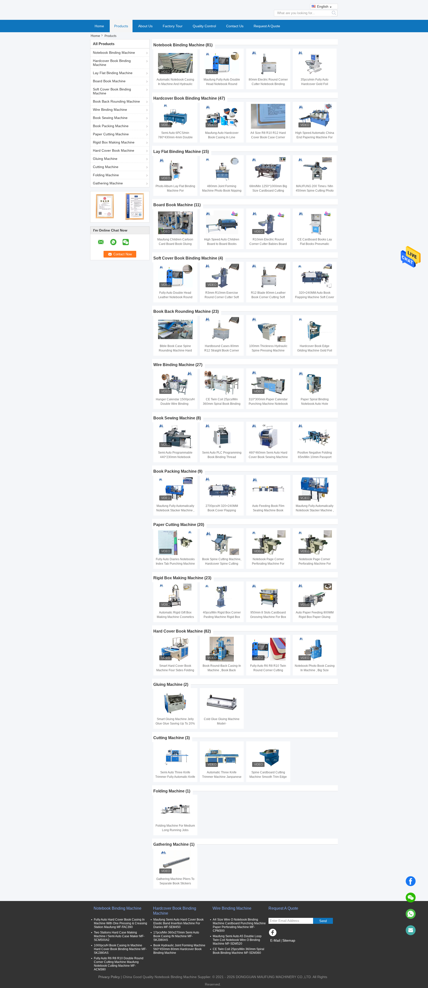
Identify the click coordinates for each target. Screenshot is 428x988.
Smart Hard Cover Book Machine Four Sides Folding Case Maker (175, 670)
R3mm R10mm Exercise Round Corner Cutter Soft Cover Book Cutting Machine (221, 297)
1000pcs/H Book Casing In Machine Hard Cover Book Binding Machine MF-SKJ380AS (120, 949)
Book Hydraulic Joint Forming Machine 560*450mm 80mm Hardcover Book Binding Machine (179, 949)
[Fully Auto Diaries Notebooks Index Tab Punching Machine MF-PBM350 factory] (175, 542)
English (322, 6)
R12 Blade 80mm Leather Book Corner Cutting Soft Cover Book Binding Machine (268, 297)
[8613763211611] (410, 914)
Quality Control (204, 26)
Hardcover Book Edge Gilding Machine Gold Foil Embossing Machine (314, 350)
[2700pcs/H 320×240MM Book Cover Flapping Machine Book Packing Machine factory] (221, 489)
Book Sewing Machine (110, 118)
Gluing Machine (105, 159)
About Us (145, 26)
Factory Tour (173, 26)
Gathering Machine (108, 183)
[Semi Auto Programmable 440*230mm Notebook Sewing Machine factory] (175, 436)
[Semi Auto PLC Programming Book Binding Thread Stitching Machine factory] (221, 436)
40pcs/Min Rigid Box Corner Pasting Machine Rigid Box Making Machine (222, 617)
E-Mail (275, 940)
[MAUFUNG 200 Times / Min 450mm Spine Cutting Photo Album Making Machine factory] (314, 169)
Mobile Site (280, 947)
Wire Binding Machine (110, 110)
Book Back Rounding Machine (116, 101)
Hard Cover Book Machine (113, 150)
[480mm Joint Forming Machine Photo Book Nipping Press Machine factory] (221, 169)
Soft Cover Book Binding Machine (112, 91)
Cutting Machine (105, 167)
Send (323, 921)
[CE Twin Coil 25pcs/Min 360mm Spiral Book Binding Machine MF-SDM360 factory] (221, 382)
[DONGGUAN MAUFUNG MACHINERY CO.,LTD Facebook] (273, 934)
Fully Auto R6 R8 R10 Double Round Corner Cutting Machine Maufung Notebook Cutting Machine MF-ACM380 (118, 964)
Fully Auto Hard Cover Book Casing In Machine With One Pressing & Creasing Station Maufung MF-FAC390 (120, 923)
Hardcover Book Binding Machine (112, 63)
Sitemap (288, 940)
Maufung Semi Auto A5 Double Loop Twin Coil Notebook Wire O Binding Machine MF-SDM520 (237, 939)
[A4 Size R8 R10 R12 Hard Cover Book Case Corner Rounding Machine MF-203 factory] (268, 116)
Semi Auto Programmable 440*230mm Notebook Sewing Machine (175, 457)
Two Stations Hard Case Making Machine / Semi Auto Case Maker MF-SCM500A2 (119, 936)
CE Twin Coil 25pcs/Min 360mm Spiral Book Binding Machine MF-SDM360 (222, 404)
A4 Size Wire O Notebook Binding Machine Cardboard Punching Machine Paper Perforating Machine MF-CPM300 (239, 925)
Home (99, 26)
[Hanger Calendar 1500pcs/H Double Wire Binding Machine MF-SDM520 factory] (175, 382)
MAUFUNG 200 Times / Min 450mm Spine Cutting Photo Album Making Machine (315, 190)
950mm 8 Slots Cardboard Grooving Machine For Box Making (268, 617)
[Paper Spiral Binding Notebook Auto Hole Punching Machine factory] (314, 382)
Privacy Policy (109, 977)
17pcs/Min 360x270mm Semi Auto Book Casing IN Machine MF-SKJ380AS (176, 936)
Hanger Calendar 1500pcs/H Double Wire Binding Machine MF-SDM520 (175, 404)
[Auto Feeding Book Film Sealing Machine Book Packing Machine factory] (268, 489)
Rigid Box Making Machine (113, 142)
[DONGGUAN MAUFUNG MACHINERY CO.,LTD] (214, 10)
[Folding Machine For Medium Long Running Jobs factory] (175, 809)
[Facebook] (410, 881)
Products (121, 26)
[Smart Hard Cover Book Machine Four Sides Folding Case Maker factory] (175, 649)
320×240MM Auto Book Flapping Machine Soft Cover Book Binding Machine (314, 297)
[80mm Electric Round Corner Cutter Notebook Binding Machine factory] (268, 63)
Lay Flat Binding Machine (113, 73)
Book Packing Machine (111, 126)
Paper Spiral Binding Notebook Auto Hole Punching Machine (315, 404)
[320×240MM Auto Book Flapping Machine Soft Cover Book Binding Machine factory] (314, 276)
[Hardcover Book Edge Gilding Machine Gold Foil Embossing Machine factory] (314, 329)
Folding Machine (106, 175)
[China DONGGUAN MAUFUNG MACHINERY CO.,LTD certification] (105, 206)
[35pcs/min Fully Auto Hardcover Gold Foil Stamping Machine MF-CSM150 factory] (314, 63)
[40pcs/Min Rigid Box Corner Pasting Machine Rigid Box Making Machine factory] (221, 595)
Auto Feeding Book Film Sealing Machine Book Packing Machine (268, 510)
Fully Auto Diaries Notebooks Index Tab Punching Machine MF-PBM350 (175, 563)
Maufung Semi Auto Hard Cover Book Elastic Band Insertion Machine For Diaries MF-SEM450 (178, 923)
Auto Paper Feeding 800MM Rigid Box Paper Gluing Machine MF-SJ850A (315, 617)
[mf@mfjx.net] (410, 930)
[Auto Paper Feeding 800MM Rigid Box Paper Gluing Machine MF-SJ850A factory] (314, 595)
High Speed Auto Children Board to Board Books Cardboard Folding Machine (222, 244)
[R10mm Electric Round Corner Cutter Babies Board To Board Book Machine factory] (268, 222)
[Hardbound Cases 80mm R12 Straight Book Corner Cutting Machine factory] (221, 329)
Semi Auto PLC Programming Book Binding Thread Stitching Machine (221, 457)
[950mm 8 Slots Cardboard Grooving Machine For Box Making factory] (268, 595)
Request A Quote (267, 26)
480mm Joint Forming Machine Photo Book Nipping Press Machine (221, 190)
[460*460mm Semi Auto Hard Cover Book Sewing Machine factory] (268, 436)
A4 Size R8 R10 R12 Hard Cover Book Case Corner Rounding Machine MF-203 (268, 137)
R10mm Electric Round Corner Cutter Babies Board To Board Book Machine (268, 244)
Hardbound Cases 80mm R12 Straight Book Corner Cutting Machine (221, 350)
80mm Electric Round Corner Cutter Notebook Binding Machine (268, 84)
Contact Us (234, 26)
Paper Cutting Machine (111, 134)
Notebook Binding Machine (114, 53)
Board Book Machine (109, 81)
